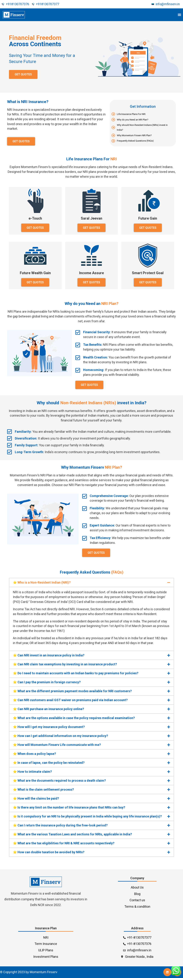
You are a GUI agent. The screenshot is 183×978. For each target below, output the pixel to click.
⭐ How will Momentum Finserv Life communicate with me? (57, 745)
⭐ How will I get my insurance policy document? (49, 727)
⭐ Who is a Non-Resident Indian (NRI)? (42, 582)
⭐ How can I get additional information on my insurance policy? (60, 736)
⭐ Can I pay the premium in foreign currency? (47, 682)
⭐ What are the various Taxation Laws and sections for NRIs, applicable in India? (72, 834)
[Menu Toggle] (179, 14)
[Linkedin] (167, 972)
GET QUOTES (23, 74)
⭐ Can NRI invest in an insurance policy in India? (48, 655)
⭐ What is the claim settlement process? (43, 789)
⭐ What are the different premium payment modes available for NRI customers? (72, 691)
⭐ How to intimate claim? (32, 771)
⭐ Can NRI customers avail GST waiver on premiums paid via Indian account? (70, 700)
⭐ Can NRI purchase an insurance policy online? (48, 709)
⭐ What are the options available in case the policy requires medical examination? (74, 718)
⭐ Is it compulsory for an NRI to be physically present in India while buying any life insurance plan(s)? (87, 816)
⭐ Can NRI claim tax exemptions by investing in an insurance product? (65, 664)
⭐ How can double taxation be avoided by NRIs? (48, 852)
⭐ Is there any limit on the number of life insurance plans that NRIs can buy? (69, 807)
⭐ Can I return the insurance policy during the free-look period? (60, 825)
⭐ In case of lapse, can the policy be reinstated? (49, 763)
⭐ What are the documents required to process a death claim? (59, 780)
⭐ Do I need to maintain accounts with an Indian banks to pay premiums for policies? (75, 673)
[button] (91, 582)
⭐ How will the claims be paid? (36, 798)
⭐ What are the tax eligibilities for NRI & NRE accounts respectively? (63, 843)
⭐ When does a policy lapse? (34, 754)
